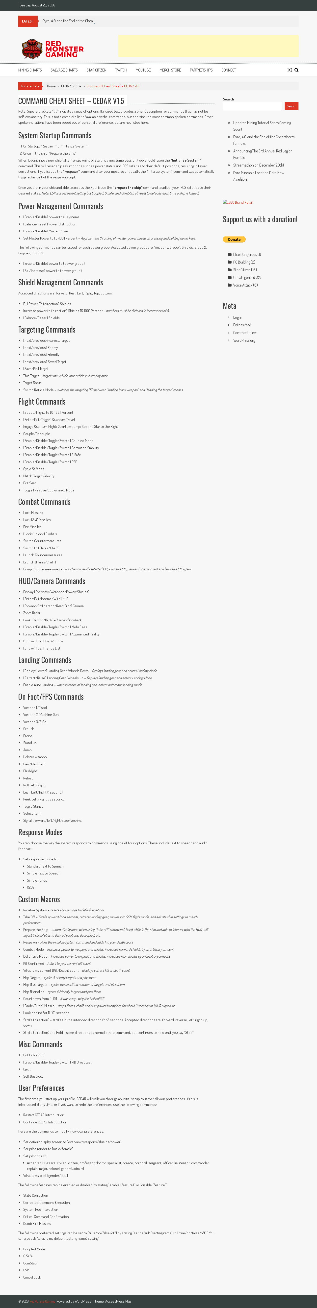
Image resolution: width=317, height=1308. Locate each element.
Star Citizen (96, 70)
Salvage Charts (64, 70)
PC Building (241, 262)
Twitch (121, 70)
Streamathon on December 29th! (258, 165)
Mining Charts (30, 70)
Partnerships (201, 70)
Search (228, 99)
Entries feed (242, 324)
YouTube (143, 70)
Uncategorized (244, 277)
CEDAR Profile (71, 86)
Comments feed (245, 332)
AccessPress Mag (118, 1301)
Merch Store (170, 70)
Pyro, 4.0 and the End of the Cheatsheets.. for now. (81, 20)
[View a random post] (290, 70)
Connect (229, 70)
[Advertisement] (208, 46)
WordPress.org (244, 340)
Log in (237, 317)
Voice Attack (242, 285)
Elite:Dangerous (245, 254)
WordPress (83, 1301)
